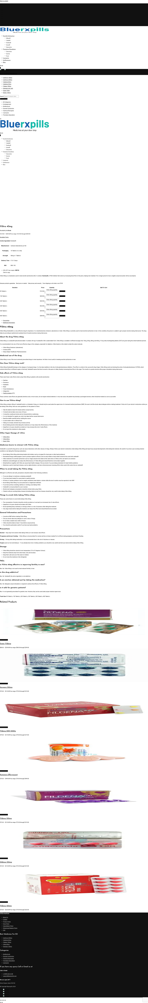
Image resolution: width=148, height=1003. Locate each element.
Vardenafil (8, 42)
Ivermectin (6, 58)
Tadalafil (8, 40)
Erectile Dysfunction (8, 36)
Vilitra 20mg (6, 437)
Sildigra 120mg (6, 862)
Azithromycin (6, 60)
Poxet (7, 56)
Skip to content (4, 1)
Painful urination (7, 393)
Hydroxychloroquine (8, 958)
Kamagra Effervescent (9, 775)
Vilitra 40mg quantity (51, 290)
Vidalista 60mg (7, 82)
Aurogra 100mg (6, 687)
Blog (4, 62)
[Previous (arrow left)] (0, 1002)
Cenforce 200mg (7, 80)
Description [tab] (6, 320)
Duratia (8, 53)
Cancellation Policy (8, 926)
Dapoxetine (9, 47)
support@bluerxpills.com (9, 6)
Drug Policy (6, 924)
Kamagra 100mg (7, 946)
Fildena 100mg (7, 86)
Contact (5, 919)
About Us (5, 917)
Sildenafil (8, 38)
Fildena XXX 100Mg (8, 731)
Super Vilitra (6, 90)
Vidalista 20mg (7, 84)
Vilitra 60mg (6, 439)
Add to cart (62, 291)
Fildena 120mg (6, 906)
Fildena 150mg (7, 942)
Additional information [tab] (9, 322)
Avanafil (8, 44)
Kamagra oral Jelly (8, 88)
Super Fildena (5, 644)
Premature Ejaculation (9, 49)
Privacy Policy (7, 921)
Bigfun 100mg (7, 92)
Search (2, 96)
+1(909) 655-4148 (8, 4)
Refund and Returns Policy (10, 928)
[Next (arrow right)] (2, 1002)
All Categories (4, 98)
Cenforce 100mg (7, 77)
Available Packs (4, 237)
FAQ (4, 930)
